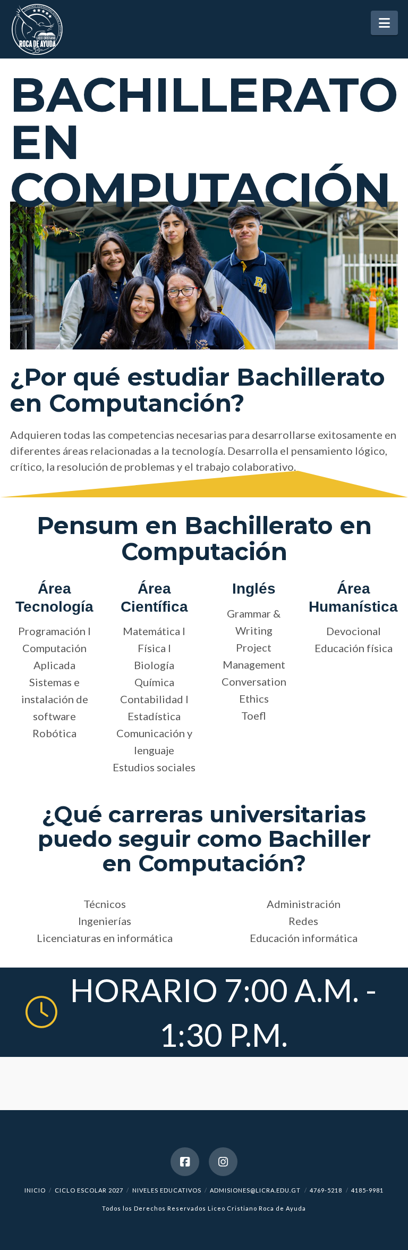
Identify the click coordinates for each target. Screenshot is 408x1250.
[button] (384, 23)
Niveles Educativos (166, 1190)
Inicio (35, 1190)
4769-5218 (326, 1190)
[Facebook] (185, 1161)
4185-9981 (367, 1190)
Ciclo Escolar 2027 (89, 1190)
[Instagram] (223, 1161)
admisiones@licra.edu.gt (255, 1190)
